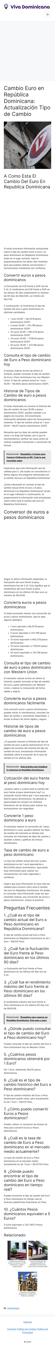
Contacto (11, 1329)
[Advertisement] (27, 49)
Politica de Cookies (27, 1329)
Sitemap (27, 1322)
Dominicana (13, 1308)
